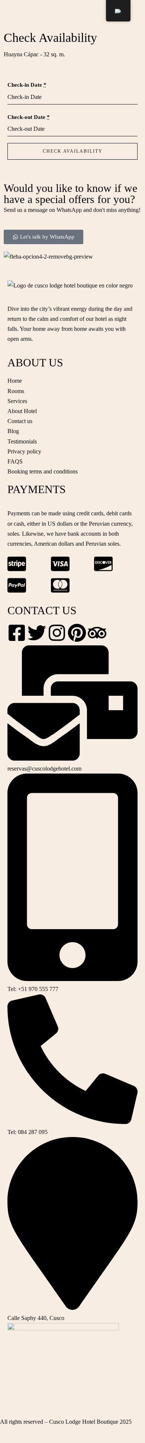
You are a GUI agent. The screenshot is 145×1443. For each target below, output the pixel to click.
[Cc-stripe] (16, 564)
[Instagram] (57, 633)
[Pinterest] (77, 633)
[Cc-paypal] (16, 585)
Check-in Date (26, 85)
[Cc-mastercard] (60, 585)
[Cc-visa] (60, 564)
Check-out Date (28, 117)
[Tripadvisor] (97, 633)
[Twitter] (37, 633)
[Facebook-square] (16, 633)
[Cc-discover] (103, 564)
